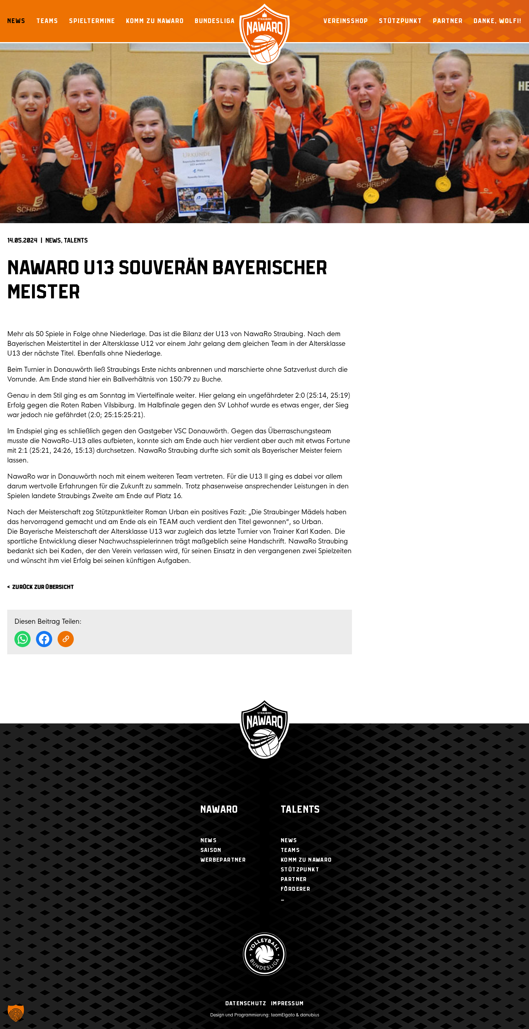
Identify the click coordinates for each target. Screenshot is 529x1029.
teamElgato (283, 1015)
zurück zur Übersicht (43, 587)
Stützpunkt (400, 21)
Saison (211, 850)
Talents (76, 241)
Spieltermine (92, 21)
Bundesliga (215, 21)
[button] (16, 1013)
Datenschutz (245, 1003)
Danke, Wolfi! (498, 21)
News (16, 21)
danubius (309, 1015)
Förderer (295, 889)
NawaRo (219, 810)
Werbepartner (223, 860)
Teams (47, 21)
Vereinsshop (346, 21)
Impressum (287, 1003)
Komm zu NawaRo (155, 21)
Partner (448, 21)
